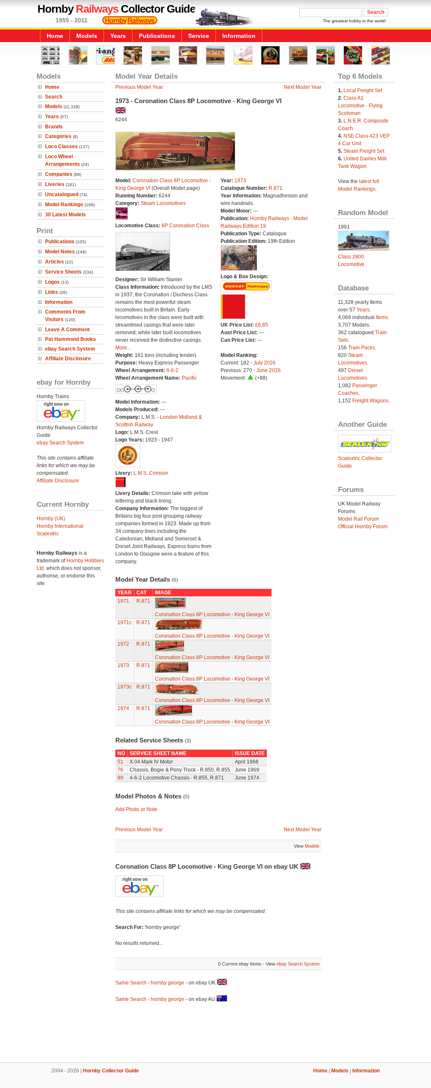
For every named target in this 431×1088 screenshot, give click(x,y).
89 (120, 778)
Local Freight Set (362, 90)
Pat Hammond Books (70, 339)
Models (86, 35)
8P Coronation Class (185, 226)
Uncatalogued (61, 194)
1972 (123, 644)
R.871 (275, 188)
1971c (124, 622)
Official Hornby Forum (363, 526)
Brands (54, 127)
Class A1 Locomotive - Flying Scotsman (360, 105)
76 (120, 770)
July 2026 (264, 363)
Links (51, 292)
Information (238, 35)
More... (123, 348)
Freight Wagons (370, 401)
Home (55, 35)
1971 (123, 601)
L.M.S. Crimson (150, 473)
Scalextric (48, 534)
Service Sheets (63, 272)
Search (53, 97)
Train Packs (361, 348)
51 (120, 762)
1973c (124, 687)
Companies (58, 174)
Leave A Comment (67, 330)
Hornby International (60, 526)
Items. (382, 317)
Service (198, 35)
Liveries (54, 184)
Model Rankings (64, 204)
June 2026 (268, 370)
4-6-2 (172, 370)
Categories (58, 136)
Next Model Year (303, 87)
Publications (157, 35)
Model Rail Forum (358, 519)
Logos (52, 282)
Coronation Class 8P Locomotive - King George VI (212, 614)
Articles (54, 262)
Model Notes (60, 252)
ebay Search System (70, 349)
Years (118, 35)
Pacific (189, 378)
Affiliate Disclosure (68, 359)
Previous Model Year (139, 87)
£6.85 (261, 325)
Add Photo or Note (136, 809)
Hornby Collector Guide (111, 1071)
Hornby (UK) (51, 518)
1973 (240, 181)
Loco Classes (61, 146)
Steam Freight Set (363, 151)
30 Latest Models (65, 215)
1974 (123, 708)
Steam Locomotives (163, 203)
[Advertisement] (215, 1034)
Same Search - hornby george (149, 983)
